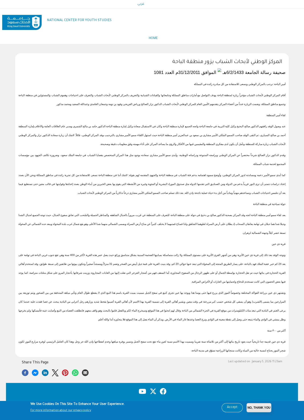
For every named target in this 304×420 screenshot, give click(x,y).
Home (153, 38)
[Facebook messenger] (35, 372)
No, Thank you (258, 407)
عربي (141, 4)
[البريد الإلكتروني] (85, 372)
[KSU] (22, 20)
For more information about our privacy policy (60, 410)
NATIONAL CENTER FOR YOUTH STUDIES (79, 20)
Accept (232, 407)
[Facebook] (25, 372)
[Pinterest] (65, 372)
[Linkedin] (45, 372)
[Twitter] (55, 372)
